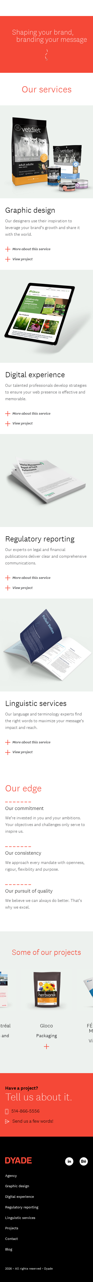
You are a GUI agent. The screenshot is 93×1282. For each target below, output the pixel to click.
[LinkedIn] (69, 1161)
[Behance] (84, 1161)
